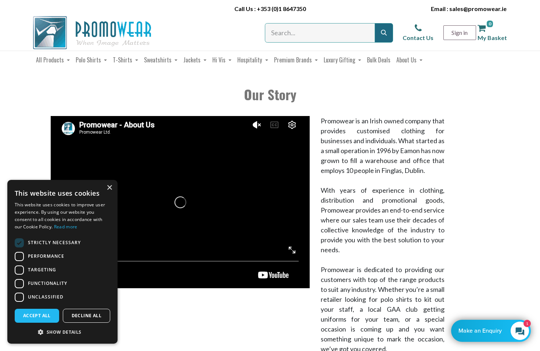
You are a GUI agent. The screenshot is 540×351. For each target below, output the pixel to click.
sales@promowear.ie (478, 8)
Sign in (459, 32)
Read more (66, 227)
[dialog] (62, 262)
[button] (62, 332)
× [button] (109, 188)
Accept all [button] (37, 315)
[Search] (384, 33)
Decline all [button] (86, 315)
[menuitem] (53, 60)
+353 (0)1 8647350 (281, 8)
